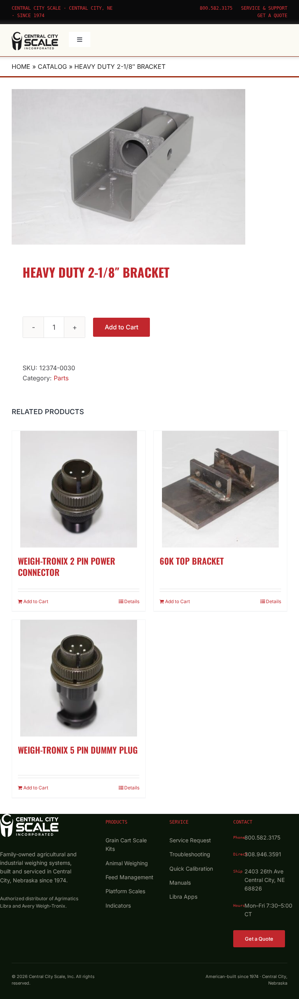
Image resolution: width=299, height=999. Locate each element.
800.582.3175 (216, 8)
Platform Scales (125, 891)
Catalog (52, 66)
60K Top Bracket (192, 561)
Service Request (190, 840)
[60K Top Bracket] (220, 489)
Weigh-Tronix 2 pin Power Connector (66, 566)
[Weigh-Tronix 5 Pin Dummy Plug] (78, 678)
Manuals (180, 882)
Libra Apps (183, 896)
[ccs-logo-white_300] (29, 817)
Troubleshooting (189, 854)
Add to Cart (121, 327)
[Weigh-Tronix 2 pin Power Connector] (78, 489)
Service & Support (264, 8)
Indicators (118, 905)
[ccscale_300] (35, 35)
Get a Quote (272, 15)
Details (131, 601)
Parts (61, 378)
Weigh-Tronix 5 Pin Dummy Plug (78, 750)
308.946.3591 (262, 854)
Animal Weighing (127, 863)
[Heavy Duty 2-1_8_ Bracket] (149, 167)
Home (21, 66)
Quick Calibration (191, 868)
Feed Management (129, 877)
